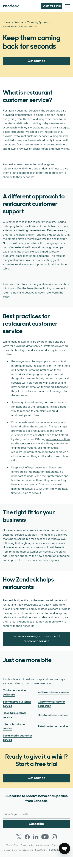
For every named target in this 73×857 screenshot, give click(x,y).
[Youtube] (45, 837)
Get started (36, 61)
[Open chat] (64, 848)
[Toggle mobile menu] (67, 6)
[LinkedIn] (36, 837)
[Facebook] (27, 837)
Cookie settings (59, 845)
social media (42, 251)
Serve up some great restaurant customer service (36, 639)
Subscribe (36, 824)
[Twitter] (19, 837)
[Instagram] (54, 837)
